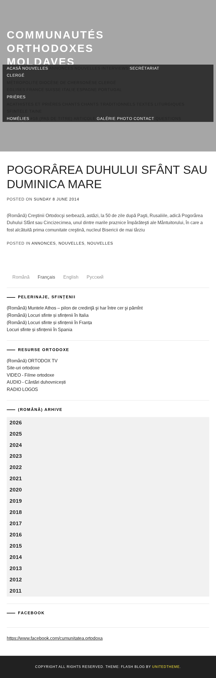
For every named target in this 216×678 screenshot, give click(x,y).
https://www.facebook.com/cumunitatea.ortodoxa (55, 638)
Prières (16, 97)
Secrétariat (144, 68)
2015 (16, 546)
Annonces (61, 68)
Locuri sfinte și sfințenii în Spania (39, 329)
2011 (16, 591)
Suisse (53, 89)
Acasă (14, 68)
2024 (16, 445)
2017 (16, 523)
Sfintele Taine (24, 111)
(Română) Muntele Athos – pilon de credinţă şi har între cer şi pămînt (75, 308)
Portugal (110, 89)
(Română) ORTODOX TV (32, 360)
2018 (16, 512)
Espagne (87, 89)
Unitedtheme (166, 667)
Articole (85, 118)
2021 (16, 478)
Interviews (115, 68)
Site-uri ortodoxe (23, 367)
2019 (16, 501)
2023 (16, 456)
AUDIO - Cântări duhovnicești (36, 382)
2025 (16, 434)
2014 (16, 557)
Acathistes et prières (34, 104)
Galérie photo (114, 118)
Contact (144, 118)
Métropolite (22, 82)
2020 (16, 490)
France (35, 89)
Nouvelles (35, 68)
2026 (16, 423)
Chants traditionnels (108, 104)
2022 (16, 467)
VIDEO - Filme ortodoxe (30, 375)
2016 (16, 535)
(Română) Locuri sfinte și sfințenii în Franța (49, 322)
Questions (168, 118)
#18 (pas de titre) (51, 118)
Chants (71, 104)
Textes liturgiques (160, 104)
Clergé (15, 75)
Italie (69, 89)
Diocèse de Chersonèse (68, 82)
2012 (16, 580)
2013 (16, 568)
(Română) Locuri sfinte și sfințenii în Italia (48, 315)
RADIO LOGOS (22, 389)
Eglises (16, 89)
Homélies (18, 118)
